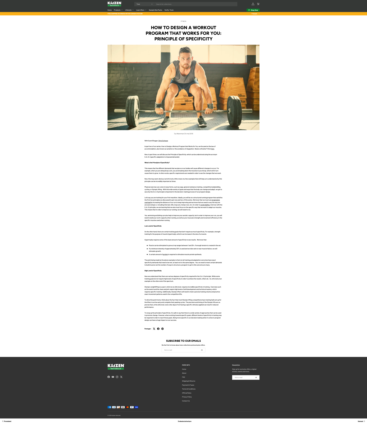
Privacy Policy (187, 397)
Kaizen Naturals (116, 415)
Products (117, 10)
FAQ (183, 377)
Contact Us (186, 401)
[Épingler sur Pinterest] (162, 329)
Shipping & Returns (188, 381)
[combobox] (185, 4)
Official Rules (186, 393)
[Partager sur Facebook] (158, 329)
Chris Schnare (163, 141)
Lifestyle (128, 10)
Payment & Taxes (188, 385)
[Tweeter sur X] (154, 329)
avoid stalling (205, 205)
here (212, 149)
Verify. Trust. (169, 10)
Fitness (183, 21)
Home (110, 10)
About (184, 373)
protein (165, 254)
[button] (258, 4)
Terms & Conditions (188, 389)
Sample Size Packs (155, 10)
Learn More (140, 10)
